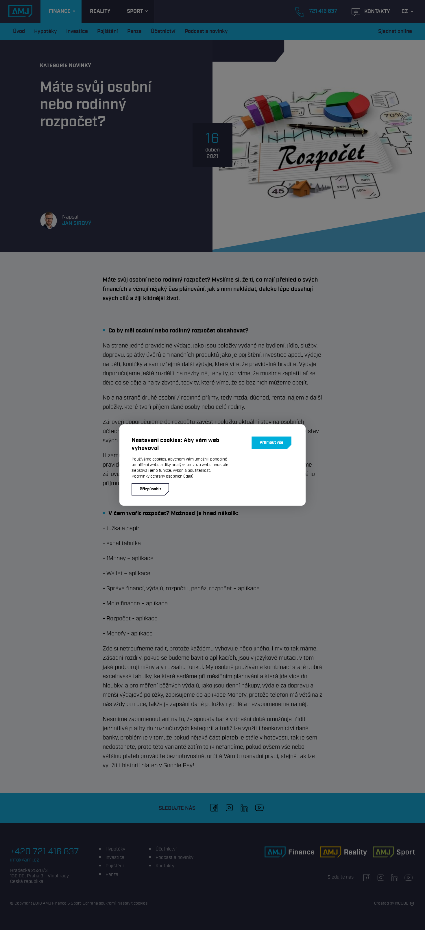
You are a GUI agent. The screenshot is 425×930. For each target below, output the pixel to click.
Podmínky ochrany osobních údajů (162, 476)
